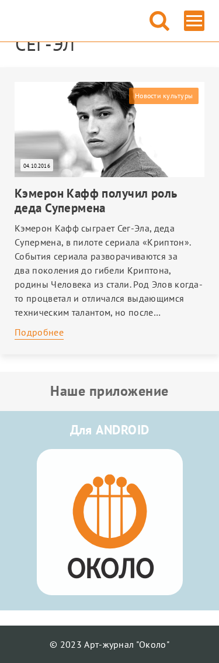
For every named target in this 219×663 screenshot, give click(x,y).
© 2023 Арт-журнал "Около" (109, 644)
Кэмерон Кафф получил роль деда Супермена (96, 200)
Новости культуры (164, 95)
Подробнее (39, 332)
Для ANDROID (110, 430)
